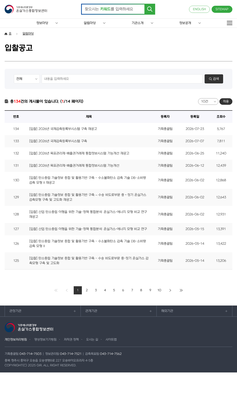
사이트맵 (111, 339)
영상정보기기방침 (45, 339)
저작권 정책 (71, 339)
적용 (226, 101)
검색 (216, 79)
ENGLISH (199, 9)
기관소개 (137, 23)
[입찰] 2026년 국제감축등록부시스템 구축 (58, 141)
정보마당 (42, 23)
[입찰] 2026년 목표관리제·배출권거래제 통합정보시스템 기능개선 (74, 165)
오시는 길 (92, 339)
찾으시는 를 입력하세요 (109, 9)
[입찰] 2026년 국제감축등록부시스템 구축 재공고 (63, 129)
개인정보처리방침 (16, 339)
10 (159, 290)
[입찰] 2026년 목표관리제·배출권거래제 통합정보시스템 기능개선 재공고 (79, 153)
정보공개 (185, 23)
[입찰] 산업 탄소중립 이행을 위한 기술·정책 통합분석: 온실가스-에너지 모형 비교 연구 (88, 229)
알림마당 (90, 23)
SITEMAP (222, 9)
